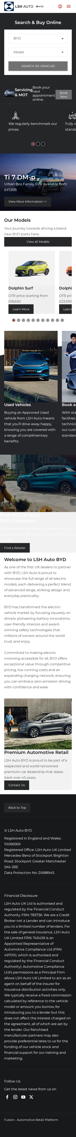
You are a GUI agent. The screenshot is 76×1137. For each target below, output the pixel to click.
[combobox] (38, 38)
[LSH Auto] (19, 6)
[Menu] (68, 6)
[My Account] (60, 6)
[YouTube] (23, 1097)
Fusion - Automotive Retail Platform (31, 1120)
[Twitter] (31, 1097)
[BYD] (39, 6)
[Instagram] (15, 1097)
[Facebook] (7, 1097)
